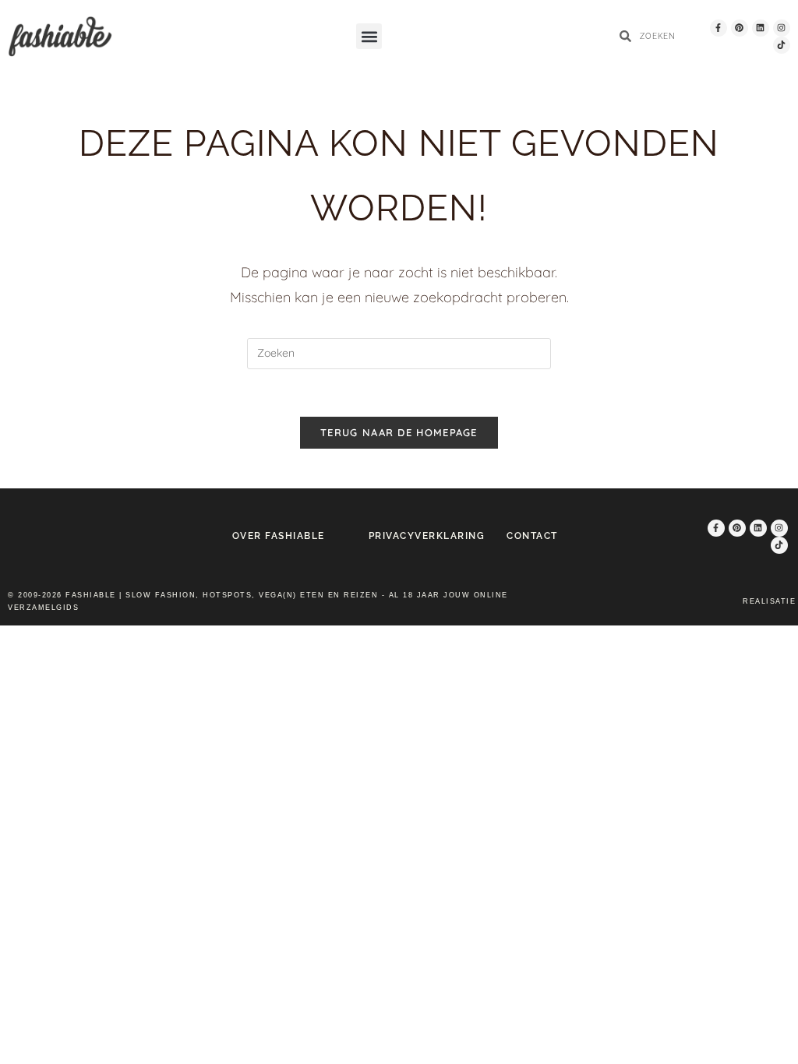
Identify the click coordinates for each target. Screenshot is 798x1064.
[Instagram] (781, 28)
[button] (369, 36)
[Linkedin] (760, 28)
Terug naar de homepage (399, 432)
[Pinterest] (739, 28)
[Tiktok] (781, 45)
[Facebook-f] (718, 28)
